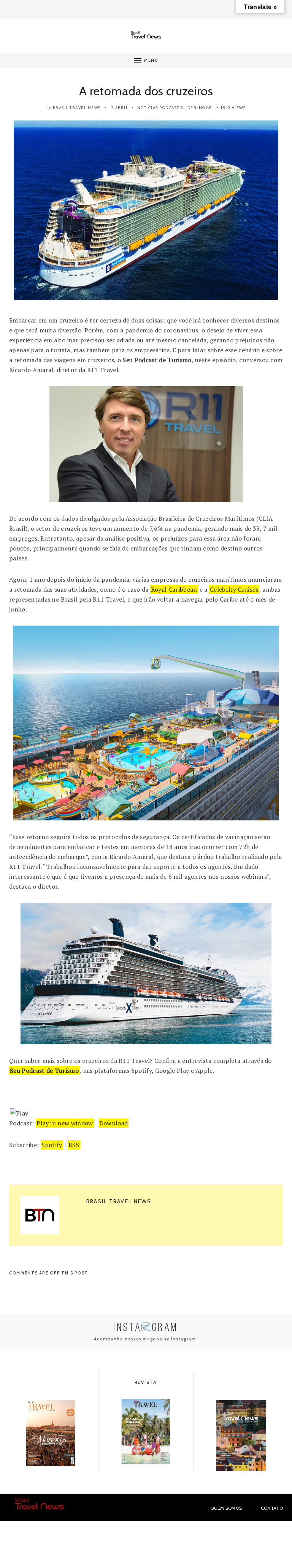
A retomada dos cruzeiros (146, 90)
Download (113, 1123)
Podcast (169, 107)
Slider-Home (196, 107)
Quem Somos (226, 1508)
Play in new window (64, 1123)
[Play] (19, 1113)
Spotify (51, 1145)
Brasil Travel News (77, 107)
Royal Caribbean (174, 589)
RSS (73, 1145)
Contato (272, 1508)
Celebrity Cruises (234, 589)
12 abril (119, 107)
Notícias (147, 107)
